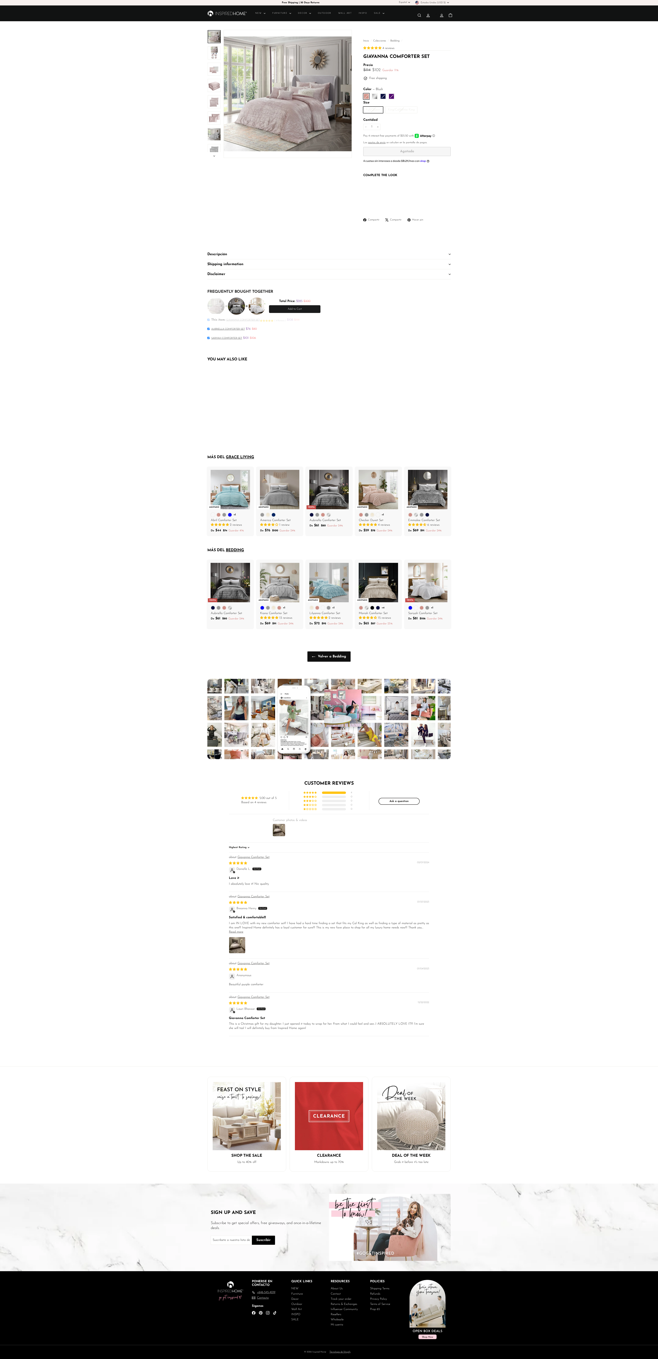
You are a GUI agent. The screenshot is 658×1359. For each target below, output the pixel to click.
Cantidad (370, 120)
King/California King (402, 110)
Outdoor (324, 13)
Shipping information (225, 264)
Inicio (366, 41)
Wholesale (337, 1319)
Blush (366, 96)
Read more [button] (236, 932)
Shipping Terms (379, 1288)
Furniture (280, 13)
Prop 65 (375, 1309)
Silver (375, 96)
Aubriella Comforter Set (228, 329)
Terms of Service (380, 1304)
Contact (336, 1293)
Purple (391, 96)
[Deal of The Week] (411, 1116)
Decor (303, 13)
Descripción (217, 254)
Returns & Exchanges (344, 1304)
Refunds (375, 1293)
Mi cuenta (337, 1324)
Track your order (341, 1299)
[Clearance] (329, 1116)
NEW (259, 13)
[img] (238, 863)
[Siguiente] (214, 155)
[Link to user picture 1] (237, 945)
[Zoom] (288, 94)
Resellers (336, 1314)
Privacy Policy (378, 1299)
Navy (383, 96)
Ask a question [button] (399, 801)
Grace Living (240, 457)
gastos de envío (377, 142)
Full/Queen (374, 110)
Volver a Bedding (331, 656)
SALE (378, 13)
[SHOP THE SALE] (247, 1116)
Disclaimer (216, 274)
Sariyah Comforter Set (226, 338)
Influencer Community (344, 1309)
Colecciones (380, 41)
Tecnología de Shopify (340, 1352)
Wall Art (345, 13)
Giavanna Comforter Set (253, 857)
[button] (372, 48)
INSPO (363, 13)
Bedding (395, 41)
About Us (337, 1288)
